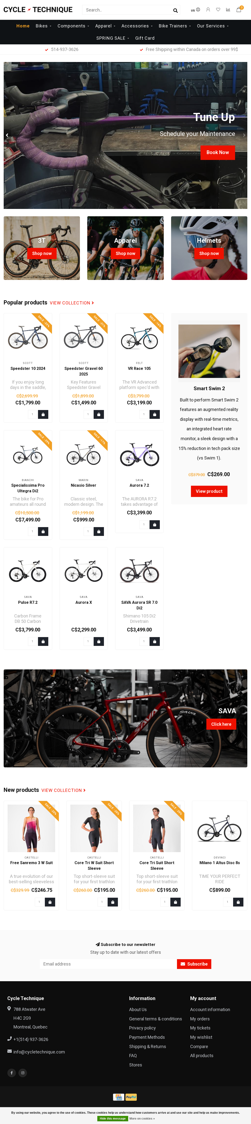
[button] (7, 135)
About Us (138, 1009)
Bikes (42, 25)
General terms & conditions (155, 1018)
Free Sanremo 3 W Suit (31, 862)
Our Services (211, 25)
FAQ (133, 1055)
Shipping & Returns (147, 1046)
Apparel (103, 25)
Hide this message (113, 1118)
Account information (210, 1009)
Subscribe (197, 964)
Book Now (218, 152)
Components (72, 25)
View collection (71, 303)
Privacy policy (142, 1027)
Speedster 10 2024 (28, 368)
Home (23, 25)
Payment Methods (147, 1037)
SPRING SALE (111, 38)
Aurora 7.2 (139, 485)
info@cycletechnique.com (39, 1051)
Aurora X (83, 602)
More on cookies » (142, 1118)
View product (209, 491)
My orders (200, 1018)
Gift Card (145, 38)
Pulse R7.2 (28, 602)
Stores (135, 1064)
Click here (221, 724)
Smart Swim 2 (209, 388)
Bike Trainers (173, 25)
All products (201, 1055)
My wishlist (201, 1037)
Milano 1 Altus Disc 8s (220, 862)
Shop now (42, 253)
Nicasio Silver (83, 485)
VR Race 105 (139, 368)
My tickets (200, 1027)
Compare (199, 1046)
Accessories (135, 25)
